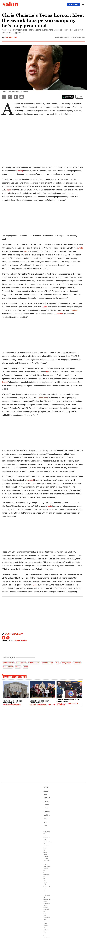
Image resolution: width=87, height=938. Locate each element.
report (8, 190)
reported (74, 310)
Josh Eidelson (10, 37)
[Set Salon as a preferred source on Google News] (68, 97)
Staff (45, 794)
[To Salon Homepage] (10, 4)
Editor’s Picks (47, 663)
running (19, 171)
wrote (80, 248)
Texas (25, 667)
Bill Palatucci (8, 663)
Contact (47, 798)
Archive (47, 815)
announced (43, 398)
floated (4, 382)
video (35, 585)
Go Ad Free (45, 822)
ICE (57, 663)
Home (46, 788)
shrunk (44, 307)
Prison (17, 667)
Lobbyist (77, 663)
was (25, 251)
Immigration (66, 663)
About (46, 791)
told (47, 372)
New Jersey (7, 667)
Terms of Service (47, 808)
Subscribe (73, 4)
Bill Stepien (20, 663)
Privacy (47, 801)
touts (50, 506)
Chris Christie (33, 663)
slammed (59, 314)
